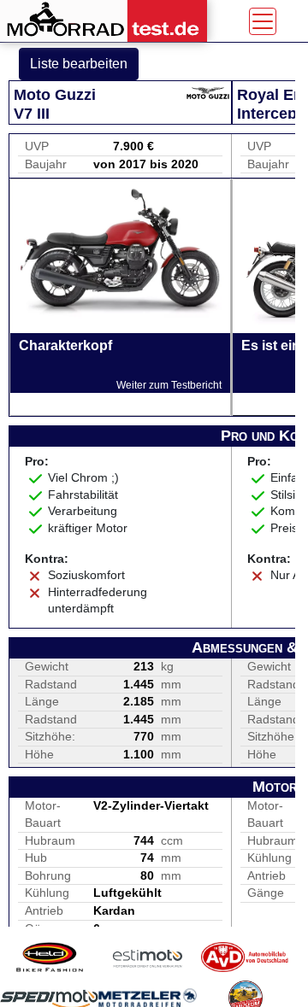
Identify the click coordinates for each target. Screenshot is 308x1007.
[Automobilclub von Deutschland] (245, 957)
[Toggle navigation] (262, 21)
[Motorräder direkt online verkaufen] (147, 957)
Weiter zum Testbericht (169, 385)
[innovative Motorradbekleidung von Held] (49, 957)
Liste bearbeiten (78, 63)
